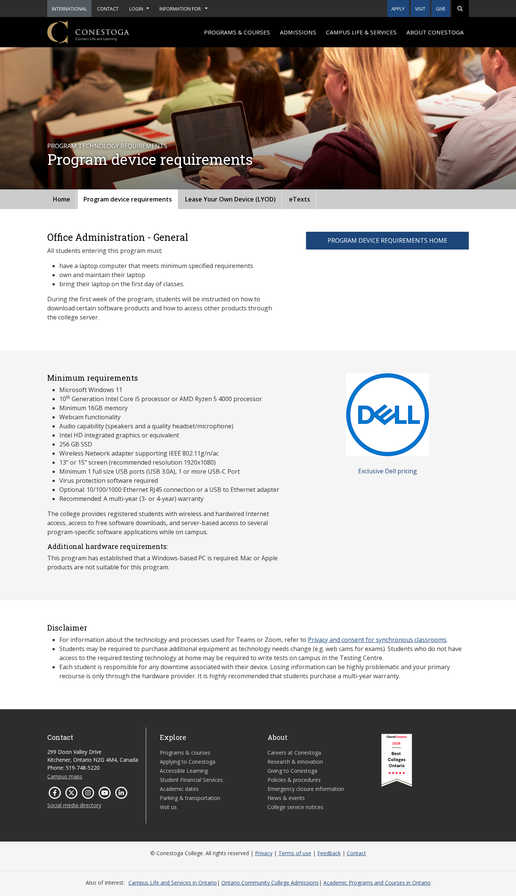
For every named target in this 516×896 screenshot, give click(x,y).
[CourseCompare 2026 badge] (396, 760)
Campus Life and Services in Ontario (172, 882)
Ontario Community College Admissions (270, 882)
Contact (356, 853)
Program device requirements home (387, 240)
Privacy (263, 853)
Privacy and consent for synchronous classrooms (377, 640)
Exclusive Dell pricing (387, 471)
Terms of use (294, 853)
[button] (460, 8)
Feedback (329, 853)
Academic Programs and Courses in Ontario (377, 882)
